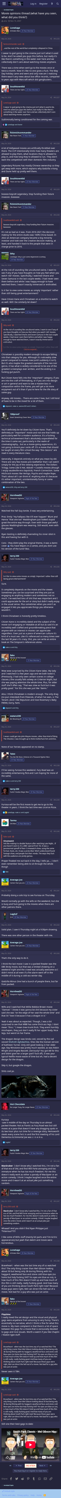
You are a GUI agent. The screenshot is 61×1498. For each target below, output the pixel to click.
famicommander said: (12, 44)
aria (5, 21)
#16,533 (57, 425)
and (15, 125)
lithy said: (7, 325)
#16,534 (57, 506)
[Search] (57, 4)
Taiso (12, 753)
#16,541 (57, 891)
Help (32, 1495)
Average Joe (16, 879)
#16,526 (57, 39)
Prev (19, 1465)
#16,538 (57, 765)
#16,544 (57, 1002)
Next (41, 1465)
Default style (9, 1491)
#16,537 (57, 727)
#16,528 (57, 143)
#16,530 (57, 215)
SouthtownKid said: (11, 220)
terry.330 (14, 555)
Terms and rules (8, 1495)
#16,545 (57, 1115)
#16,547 (57, 1201)
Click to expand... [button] (31, 349)
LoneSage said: (9, 102)
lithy (12, 253)
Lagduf (13, 914)
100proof (14, 414)
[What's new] (52, 4)
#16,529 (57, 189)
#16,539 (57, 800)
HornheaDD (16, 495)
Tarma (13, 820)
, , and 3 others (20, 406)
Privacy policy (23, 1495)
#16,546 (57, 1161)
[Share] (51, 38)
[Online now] (7, 33)
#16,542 (57, 925)
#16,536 (57, 666)
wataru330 (15, 715)
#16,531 (57, 265)
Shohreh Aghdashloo (18, 1041)
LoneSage (15, 27)
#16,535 (57, 567)
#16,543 (57, 953)
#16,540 (57, 831)
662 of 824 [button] (30, 1465)
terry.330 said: (9, 1206)
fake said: (7, 836)
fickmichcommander (20, 132)
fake (12, 655)
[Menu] (4, 3)
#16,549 (57, 1310)
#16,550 (57, 1389)
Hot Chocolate (17, 1104)
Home (39, 1495)
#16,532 (57, 320)
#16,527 (57, 97)
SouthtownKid (17, 86)
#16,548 (57, 1261)
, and (16, 487)
